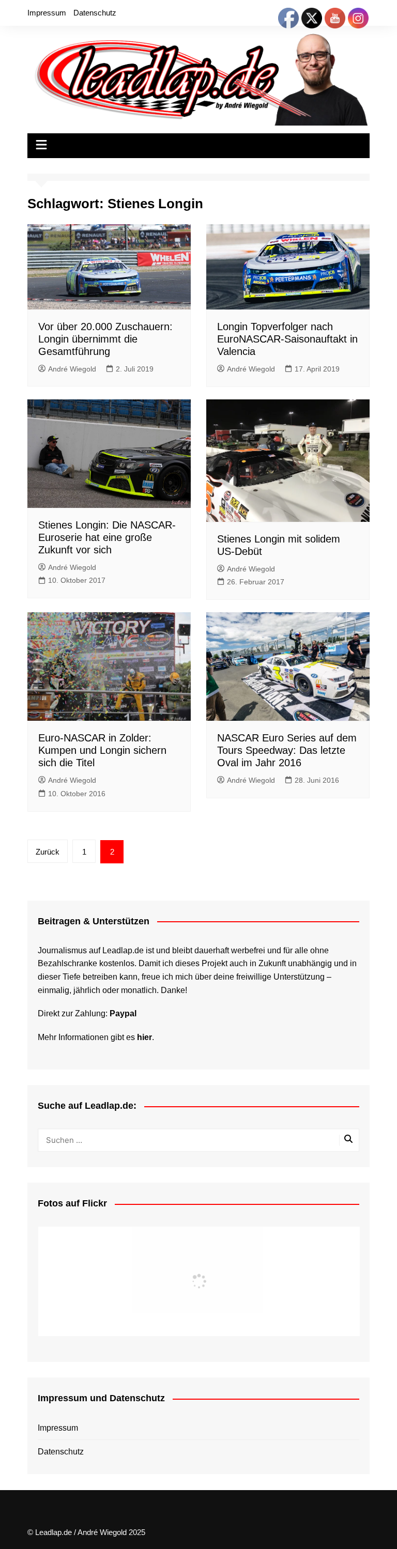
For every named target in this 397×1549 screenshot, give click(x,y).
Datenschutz (94, 12)
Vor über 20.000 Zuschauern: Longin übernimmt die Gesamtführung (105, 339)
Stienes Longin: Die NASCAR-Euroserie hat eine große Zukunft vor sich (107, 537)
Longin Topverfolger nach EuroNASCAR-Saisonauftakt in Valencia (287, 339)
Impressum (46, 12)
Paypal (123, 1013)
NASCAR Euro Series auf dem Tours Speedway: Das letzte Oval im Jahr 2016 (287, 750)
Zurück (47, 851)
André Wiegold (72, 369)
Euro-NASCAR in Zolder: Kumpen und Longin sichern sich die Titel (102, 750)
